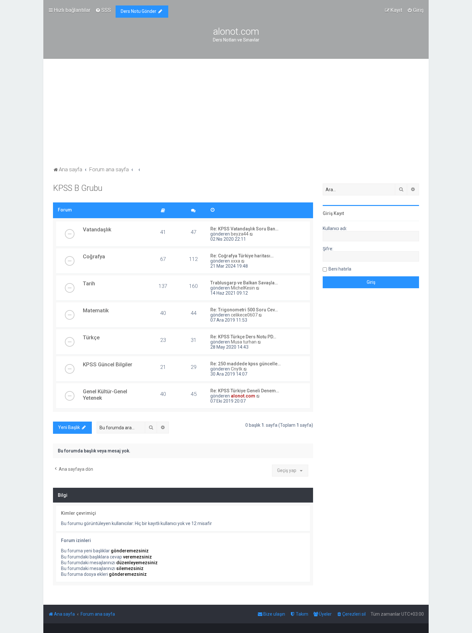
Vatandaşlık (97, 229)
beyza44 (240, 233)
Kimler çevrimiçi (78, 513)
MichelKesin (243, 287)
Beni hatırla (339, 269)
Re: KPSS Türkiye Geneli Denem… (244, 390)
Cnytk (236, 368)
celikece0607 (244, 314)
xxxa (235, 260)
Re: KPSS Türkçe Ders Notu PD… (243, 336)
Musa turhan (244, 341)
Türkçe (91, 337)
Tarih (89, 283)
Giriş (328, 213)
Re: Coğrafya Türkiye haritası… (242, 255)
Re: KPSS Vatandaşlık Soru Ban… (244, 228)
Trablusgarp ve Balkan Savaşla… (244, 282)
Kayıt (339, 213)
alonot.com (243, 395)
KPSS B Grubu (77, 188)
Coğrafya (94, 256)
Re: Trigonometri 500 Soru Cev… (244, 309)
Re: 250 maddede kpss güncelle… (245, 363)
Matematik (96, 310)
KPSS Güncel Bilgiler (107, 364)
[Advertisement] (236, 117)
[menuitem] (103, 9)
